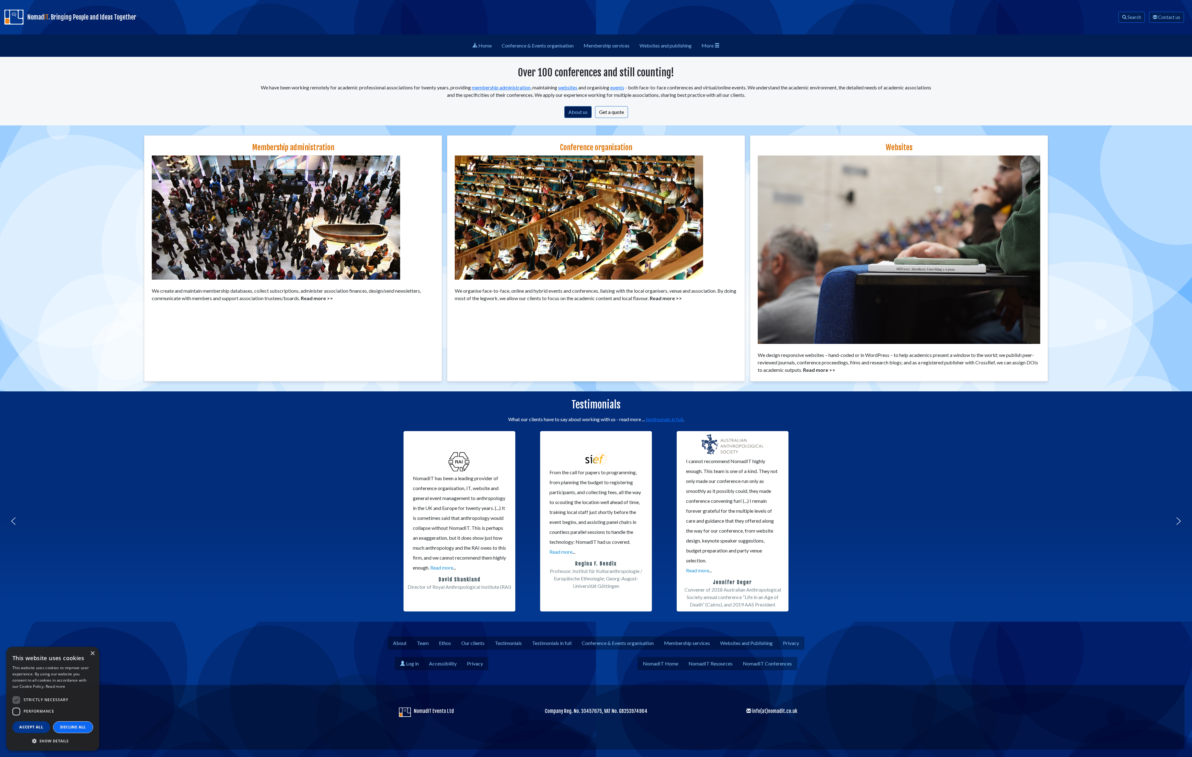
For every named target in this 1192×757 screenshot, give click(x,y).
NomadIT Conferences (767, 663)
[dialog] (52, 699)
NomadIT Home (660, 663)
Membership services (687, 643)
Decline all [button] (73, 727)
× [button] (92, 653)
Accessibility (443, 663)
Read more (441, 567)
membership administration (501, 87)
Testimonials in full (551, 643)
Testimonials (508, 643)
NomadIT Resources (711, 663)
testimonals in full (664, 419)
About (400, 643)
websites (567, 87)
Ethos (445, 643)
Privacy (791, 643)
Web (665, 45)
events (617, 87)
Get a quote (611, 112)
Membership (607, 45)
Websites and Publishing (746, 643)
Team (423, 643)
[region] (596, 521)
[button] (13, 521)
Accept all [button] (31, 727)
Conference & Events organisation (618, 643)
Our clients (473, 643)
